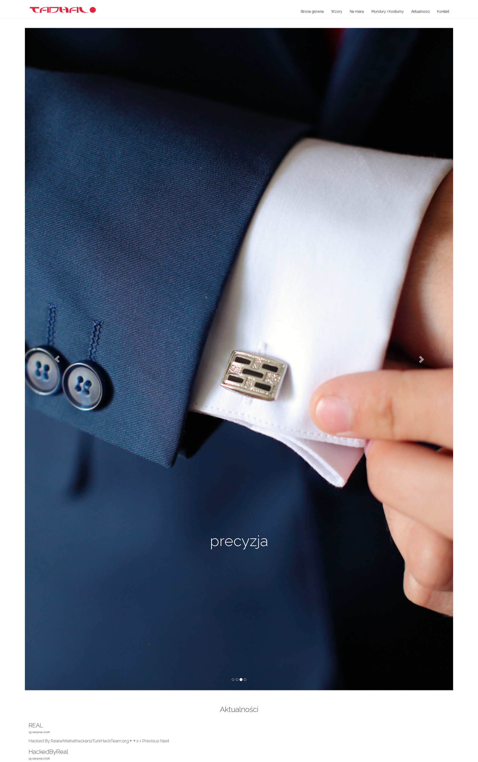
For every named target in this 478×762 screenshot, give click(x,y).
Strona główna (312, 11)
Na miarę (357, 11)
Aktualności (420, 11)
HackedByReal (48, 751)
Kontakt (443, 11)
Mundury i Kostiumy (387, 11)
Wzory (336, 11)
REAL (36, 725)
